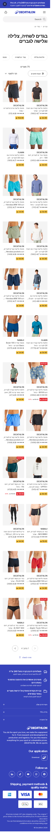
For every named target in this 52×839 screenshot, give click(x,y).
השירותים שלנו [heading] (41, 704)
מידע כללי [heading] (43, 712)
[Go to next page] (15, 648)
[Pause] (5, 4)
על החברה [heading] (43, 720)
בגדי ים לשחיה (20, 57)
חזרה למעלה (27, 657)
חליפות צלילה (39, 57)
